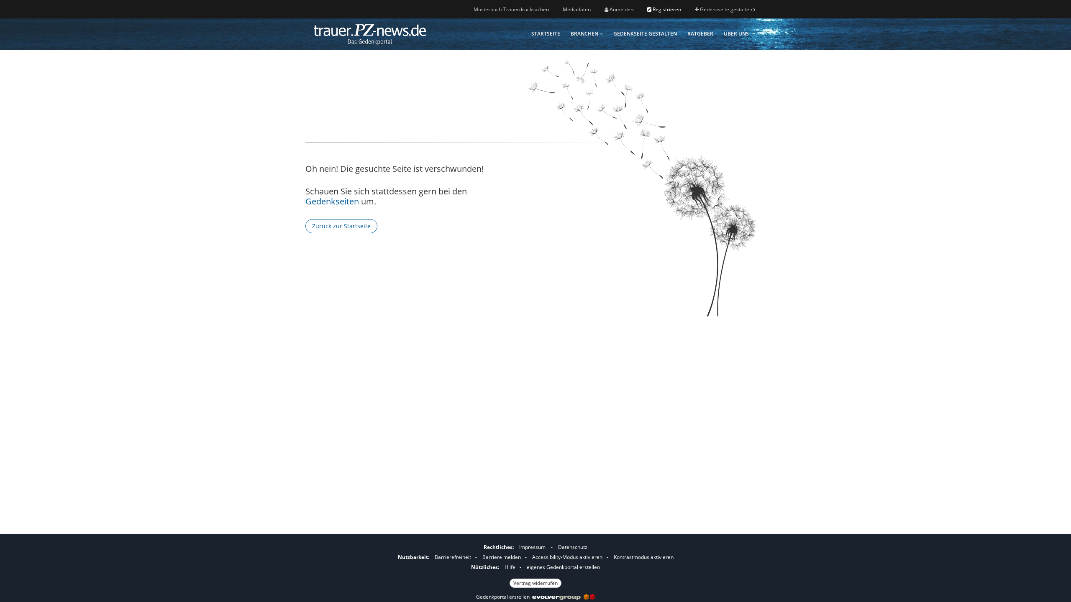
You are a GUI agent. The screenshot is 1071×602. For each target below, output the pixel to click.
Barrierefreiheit (453, 557)
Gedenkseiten (332, 201)
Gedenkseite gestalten (726, 9)
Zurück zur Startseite (341, 226)
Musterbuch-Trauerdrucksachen (511, 9)
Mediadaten (577, 9)
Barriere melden (501, 557)
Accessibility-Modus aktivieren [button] (567, 557)
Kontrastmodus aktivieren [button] (644, 557)
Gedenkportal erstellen (504, 596)
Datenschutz (572, 547)
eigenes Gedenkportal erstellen (563, 567)
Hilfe (510, 567)
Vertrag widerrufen (535, 583)
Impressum (532, 547)
